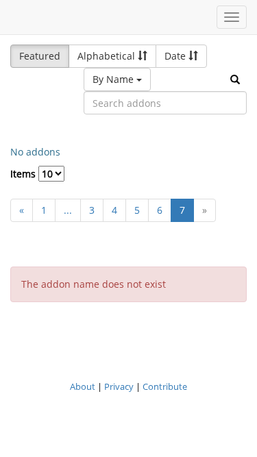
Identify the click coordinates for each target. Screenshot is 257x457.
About (82, 386)
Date (176, 55)
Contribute (165, 386)
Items (24, 173)
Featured (39, 55)
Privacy (119, 386)
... (68, 210)
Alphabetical (107, 55)
